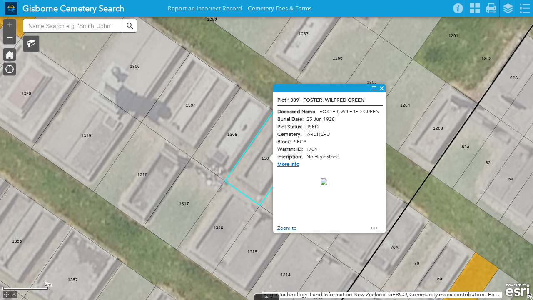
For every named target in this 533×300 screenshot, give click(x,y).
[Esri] (517, 290)
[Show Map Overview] (529, 296)
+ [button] (9, 24)
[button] (31, 43)
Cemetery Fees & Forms (279, 10)
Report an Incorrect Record (205, 10)
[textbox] (73, 26)
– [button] (9, 37)
